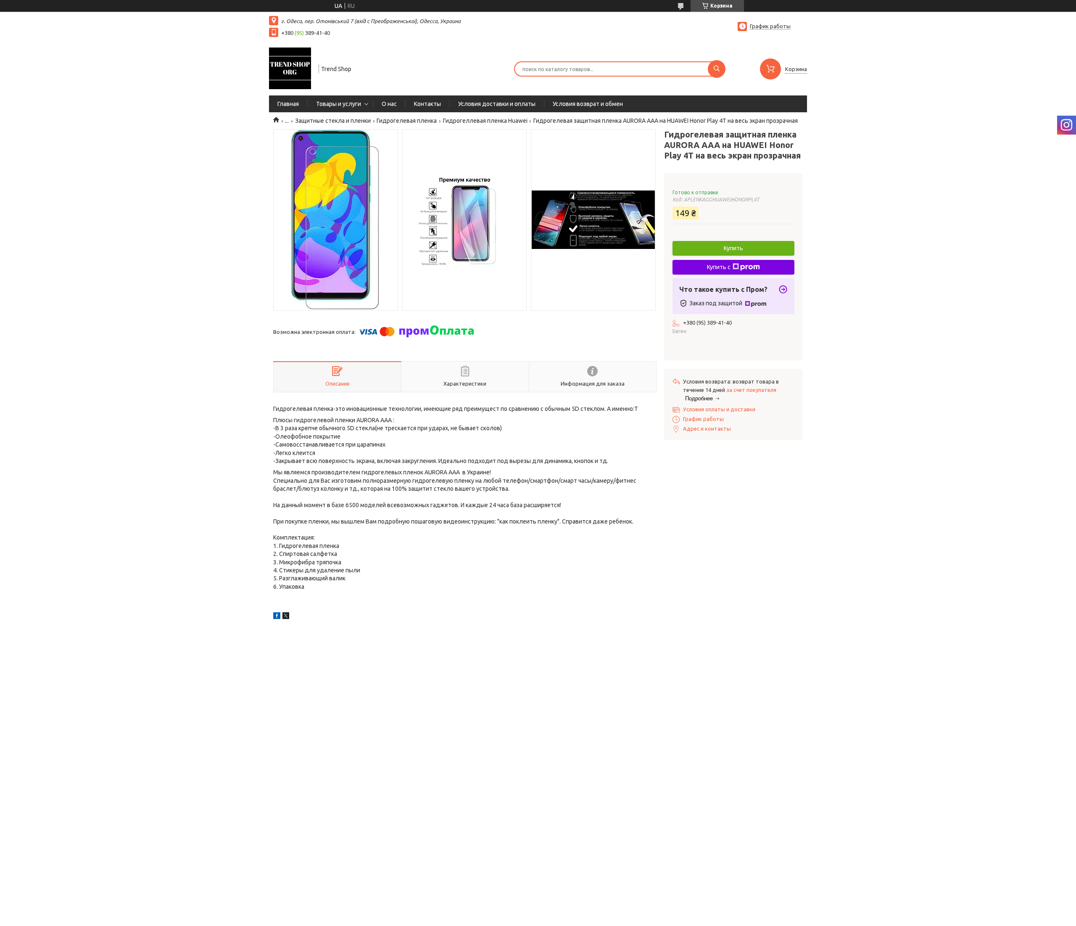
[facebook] (276, 617)
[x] (285, 617)
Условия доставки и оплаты (496, 104)
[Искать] (716, 69)
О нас (389, 104)
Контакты (427, 104)
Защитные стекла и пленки (333, 120)
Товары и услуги (338, 104)
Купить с (719, 267)
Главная (288, 104)
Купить (733, 248)
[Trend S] (290, 68)
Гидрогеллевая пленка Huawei (485, 120)
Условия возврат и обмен (588, 104)
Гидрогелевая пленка (407, 120)
